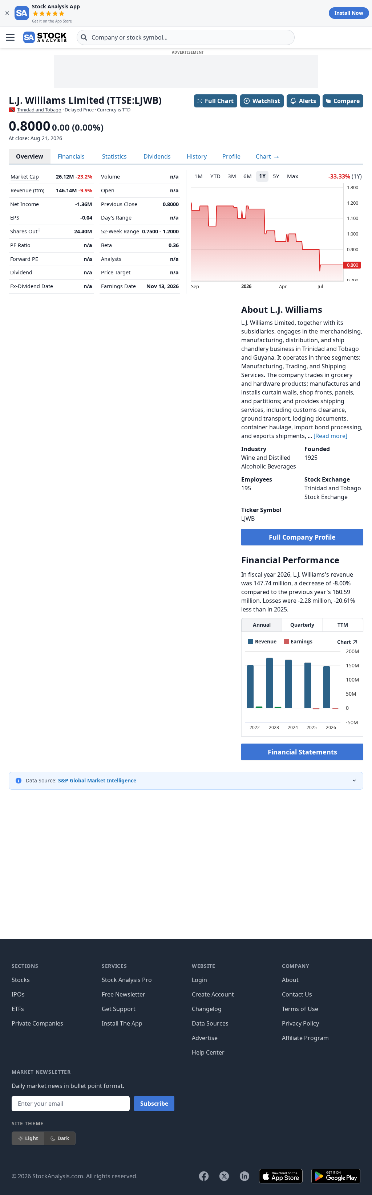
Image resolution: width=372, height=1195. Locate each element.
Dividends (157, 156)
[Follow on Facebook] (204, 1176)
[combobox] (186, 37)
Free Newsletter (123, 994)
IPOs (18, 994)
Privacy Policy (300, 1023)
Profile (231, 156)
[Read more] (330, 436)
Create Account (213, 994)
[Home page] (45, 37)
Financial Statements (302, 752)
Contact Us (297, 994)
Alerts (307, 101)
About (290, 980)
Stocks (21, 980)
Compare (346, 101)
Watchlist (266, 101)
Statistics (114, 156)
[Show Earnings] (298, 641)
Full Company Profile (302, 537)
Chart (264, 156)
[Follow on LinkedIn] (244, 1176)
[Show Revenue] (262, 641)
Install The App (122, 1023)
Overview (29, 156)
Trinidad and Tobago (39, 109)
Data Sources (210, 1023)
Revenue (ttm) (27, 190)
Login (199, 980)
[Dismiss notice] (7, 13)
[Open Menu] (10, 37)
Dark (63, 1138)
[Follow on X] (224, 1176)
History (197, 156)
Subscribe (154, 1104)
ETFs (18, 1009)
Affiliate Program (305, 1038)
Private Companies (37, 1023)
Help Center (208, 1052)
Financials (71, 156)
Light (31, 1138)
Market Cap (25, 176)
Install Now (349, 12)
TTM (342, 624)
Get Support (119, 1009)
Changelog (207, 1009)
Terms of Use (300, 1009)
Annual (262, 624)
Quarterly (302, 624)
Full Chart (219, 101)
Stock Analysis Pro (127, 980)
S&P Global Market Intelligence (97, 780)
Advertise (205, 1038)
